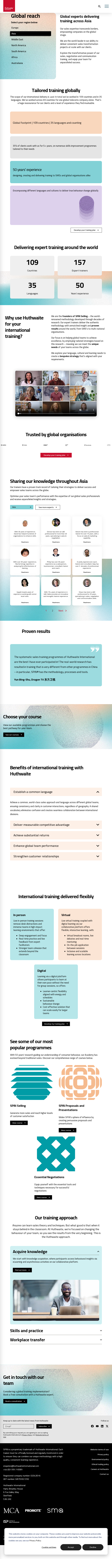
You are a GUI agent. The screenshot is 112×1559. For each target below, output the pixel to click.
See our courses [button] (12, 734)
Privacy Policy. (35, 1540)
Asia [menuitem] (13, 33)
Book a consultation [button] (13, 1401)
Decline (93, 1547)
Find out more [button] (20, 1270)
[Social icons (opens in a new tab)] (92, 1426)
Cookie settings (49, 1547)
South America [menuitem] (18, 51)
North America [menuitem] (18, 45)
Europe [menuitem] (14, 28)
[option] (24, 445)
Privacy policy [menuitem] (103, 1454)
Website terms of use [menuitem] (99, 1449)
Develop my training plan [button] (54, 1024)
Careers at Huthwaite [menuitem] (100, 1469)
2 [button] (52, 610)
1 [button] (46, 610)
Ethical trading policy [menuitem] (100, 1464)
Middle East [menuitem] (17, 39)
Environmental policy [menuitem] (100, 1459)
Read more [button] (25, 542)
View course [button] (17, 1123)
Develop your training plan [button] (84, 230)
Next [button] (60, 610)
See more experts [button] (46, 507)
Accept (71, 1547)
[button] (21, 507)
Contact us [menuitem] (104, 1474)
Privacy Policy (27, 1434)
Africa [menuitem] (14, 57)
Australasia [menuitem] (17, 63)
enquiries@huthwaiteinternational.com (21, 1466)
